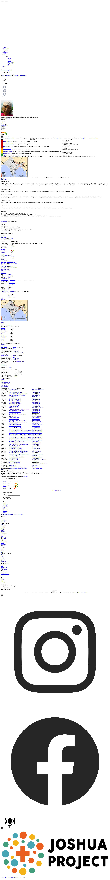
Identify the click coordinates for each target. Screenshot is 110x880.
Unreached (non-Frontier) (8, 144)
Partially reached (6, 153)
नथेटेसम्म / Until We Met (14, 419)
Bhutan (9, 274)
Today (2, 554)
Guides (2, 549)
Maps (2, 298)
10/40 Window (4, 278)
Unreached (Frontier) (7, 141)
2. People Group (6, 497)
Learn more (25, 476)
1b (1, 143)
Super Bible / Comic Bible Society (39, 459)
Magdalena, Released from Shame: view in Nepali (19, 409)
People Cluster (4, 263)
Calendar (2, 559)
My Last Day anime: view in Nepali (16, 410)
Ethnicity (2, 259)
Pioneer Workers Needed (6, 255)
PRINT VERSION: (21, 75)
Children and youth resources (15, 461)
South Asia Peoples (12, 297)
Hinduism (2, 125)
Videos (2, 539)
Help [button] (4, 54)
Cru (33, 466)
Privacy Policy (11, 63)
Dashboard (3, 518)
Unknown (3, 340)
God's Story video (12, 396)
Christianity (3, 329)
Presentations (3, 538)
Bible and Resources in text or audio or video (18, 421)
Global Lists (3, 521)
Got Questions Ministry (37, 428)
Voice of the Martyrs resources (15, 442)
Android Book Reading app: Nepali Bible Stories (19, 454)
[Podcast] (10, 829)
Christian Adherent (94, 138)
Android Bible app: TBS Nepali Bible (17, 449)
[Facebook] (55, 815)
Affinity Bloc (3, 262)
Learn (2, 566)
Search (4, 47)
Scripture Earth (35, 441)
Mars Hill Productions (36, 416)
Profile (2, 178)
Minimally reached (7, 149)
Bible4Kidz (34, 455)
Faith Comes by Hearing (37, 430)
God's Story (34, 396)
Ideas (2, 552)
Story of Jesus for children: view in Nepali (17, 414)
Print (1, 560)
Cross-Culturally (4, 569)
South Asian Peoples (11, 262)
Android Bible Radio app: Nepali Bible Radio (18, 451)
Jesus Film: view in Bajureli (14, 402)
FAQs (9, 61)
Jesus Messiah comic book (14, 462)
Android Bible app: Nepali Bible (15, 447)
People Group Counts (5, 574)
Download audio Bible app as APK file (17, 456)
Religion (2, 322)
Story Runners (35, 391)
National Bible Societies (5, 383)
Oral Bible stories (12, 391)
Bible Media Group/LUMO (38, 407)
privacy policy (77, 592)
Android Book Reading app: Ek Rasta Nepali (18, 452)
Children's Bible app (13, 455)
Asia (9, 277)
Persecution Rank (4, 280)
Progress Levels (4, 533)
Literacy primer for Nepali (14, 463)
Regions (2, 530)
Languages (3, 344)
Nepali (2, 122)
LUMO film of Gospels (14, 407)
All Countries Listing (56, 490)
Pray (4, 51)
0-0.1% (2, 127)
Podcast (2, 558)
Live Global (34, 465)
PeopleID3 (3, 256)
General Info (3, 236)
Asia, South (10, 275)
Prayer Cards (9, 118)
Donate (4, 66)
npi (13, 348)
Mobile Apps (3, 540)
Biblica (33, 447)
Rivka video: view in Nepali (15, 412)
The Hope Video (12, 416)
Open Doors (12, 280)
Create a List (3, 525)
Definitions (10, 59)
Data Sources (3, 572)
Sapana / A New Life (13, 413)
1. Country (5, 494)
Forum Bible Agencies (5, 382)
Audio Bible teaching (13, 389)
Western (10, 283)
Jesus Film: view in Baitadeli (15, 399)
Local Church (3, 544)
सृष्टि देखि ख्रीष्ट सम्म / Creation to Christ (17, 420)
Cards (2, 548)
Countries (2, 529)
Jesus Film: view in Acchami (15, 398)
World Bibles (3, 381)
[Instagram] (55, 706)
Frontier (2, 254)
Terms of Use (11, 62)
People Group (3, 264)
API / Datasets (3, 541)
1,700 (2, 120)
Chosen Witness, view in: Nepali (15, 392)
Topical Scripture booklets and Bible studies (18, 468)
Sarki (12, 238)
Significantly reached (7, 155)
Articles (2, 543)
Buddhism (3, 328)
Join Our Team (3, 564)
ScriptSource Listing (20, 352)
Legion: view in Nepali (14, 406)
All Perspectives (4, 524)
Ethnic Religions (4, 330)
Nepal (4, 481)
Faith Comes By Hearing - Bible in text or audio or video (20, 430)
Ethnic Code (3, 270)
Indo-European (16, 349)
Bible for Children (13, 423)
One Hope (34, 461)
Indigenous (3, 249)
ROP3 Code (3, 258)
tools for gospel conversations (15, 466)
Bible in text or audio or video (15, 424)
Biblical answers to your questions (16, 428)
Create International (36, 419)
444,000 (12, 246)
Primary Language (4, 347)
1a (1, 141)
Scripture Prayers (4, 221)
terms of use (84, 592)
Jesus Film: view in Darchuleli (15, 403)
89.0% (6, 125)
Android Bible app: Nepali (14, 445)
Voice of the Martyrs (36, 442)
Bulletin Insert (3, 118)
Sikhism (2, 339)
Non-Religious (4, 336)
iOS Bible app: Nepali (13, 458)
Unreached (3, 252)
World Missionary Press (37, 468)
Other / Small (3, 337)
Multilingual (3, 545)
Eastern (13, 283)
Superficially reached (7, 151)
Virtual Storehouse (4, 386)
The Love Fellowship (36, 448)
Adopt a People (4, 567)
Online (16, 375)
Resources (5, 49)
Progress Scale (11, 138)
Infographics (3, 537)
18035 (12, 256)
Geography (3, 271)
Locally (2, 568)
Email (2, 556)
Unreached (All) (6, 146)
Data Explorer (3, 520)
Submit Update (20, 514)
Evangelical (83, 138)
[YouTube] (2, 829)
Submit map (3, 299)
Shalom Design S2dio (36, 451)
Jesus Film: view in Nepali (14, 405)
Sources (2, 469)
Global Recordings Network (38, 389)
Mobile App (3, 555)
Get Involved (5, 52)
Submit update (3, 179)
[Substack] (2, 596)
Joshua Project (3, 571)
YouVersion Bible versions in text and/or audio (18, 444)
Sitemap (9, 64)
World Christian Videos (14, 417)
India (4, 483)
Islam (2, 333)
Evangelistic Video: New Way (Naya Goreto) (18, 393)
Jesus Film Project (36, 392)
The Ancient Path (12, 465)
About (4, 53)
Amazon (2, 379)
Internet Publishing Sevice (37, 421)
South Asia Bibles (36, 426)
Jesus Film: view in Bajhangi (15, 400)
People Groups (6, 48)
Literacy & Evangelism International (39, 463)
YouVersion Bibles (36, 444)
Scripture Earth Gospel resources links (17, 441)
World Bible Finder (4, 385)
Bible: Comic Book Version (14, 459)
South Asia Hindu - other (12, 263)
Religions (2, 532)
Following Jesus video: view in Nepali (17, 395)
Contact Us (10, 65)
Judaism (2, 335)
